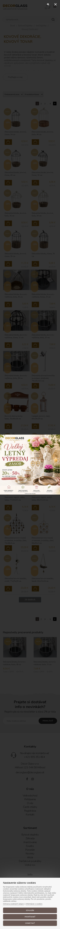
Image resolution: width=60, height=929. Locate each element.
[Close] (55, 4)
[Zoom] (48, 4)
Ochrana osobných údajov (13, 904)
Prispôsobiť (30, 917)
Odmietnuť (30, 923)
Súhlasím (30, 910)
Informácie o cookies (34, 904)
